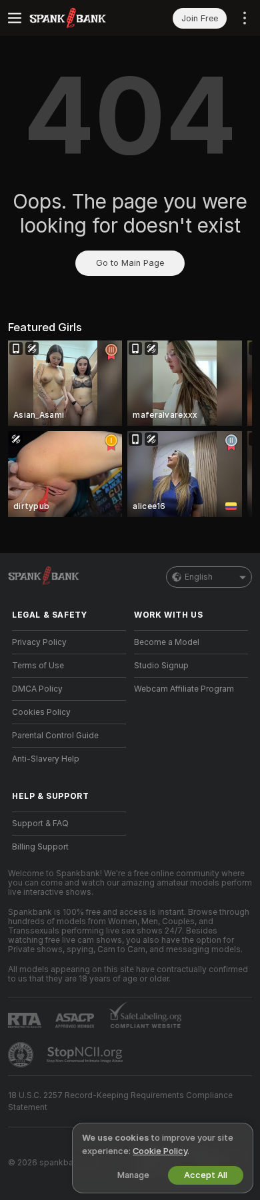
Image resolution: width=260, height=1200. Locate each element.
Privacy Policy (39, 642)
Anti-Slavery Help (45, 759)
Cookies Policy (41, 712)
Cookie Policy (160, 1151)
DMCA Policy (37, 689)
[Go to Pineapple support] (22, 1054)
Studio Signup (161, 665)
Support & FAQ (40, 823)
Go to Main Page (130, 263)
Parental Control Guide (55, 735)
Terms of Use (38, 665)
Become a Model (166, 642)
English (199, 577)
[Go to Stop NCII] (86, 1055)
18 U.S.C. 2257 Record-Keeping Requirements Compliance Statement (120, 1101)
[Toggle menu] (14, 18)
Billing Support (40, 847)
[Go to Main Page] (79, 18)
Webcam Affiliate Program (184, 689)
